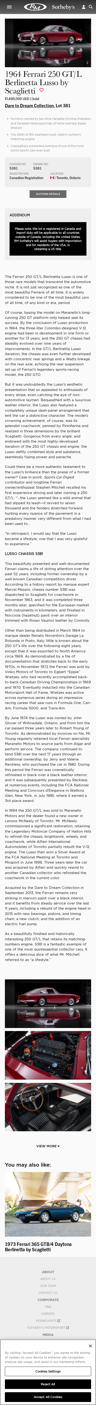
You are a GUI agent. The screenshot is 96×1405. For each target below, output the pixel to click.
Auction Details (48, 194)
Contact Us (48, 1293)
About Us (48, 1279)
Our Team (48, 1286)
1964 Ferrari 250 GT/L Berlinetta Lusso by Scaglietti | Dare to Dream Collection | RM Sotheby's (49, 7)
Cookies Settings (48, 1371)
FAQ (48, 1306)
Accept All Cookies (48, 1397)
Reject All (48, 1384)
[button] (83, 7)
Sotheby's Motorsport (46, 1327)
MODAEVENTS (46, 1320)
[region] (48, 1372)
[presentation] (8, 1212)
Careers (48, 1313)
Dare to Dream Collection (29, 105)
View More (47, 1146)
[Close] (90, 1346)
